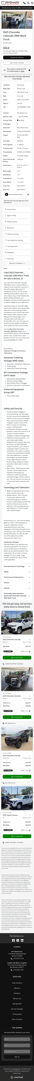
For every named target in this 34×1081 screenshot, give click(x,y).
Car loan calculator (17, 1009)
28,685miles (27, 818)
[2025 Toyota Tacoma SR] (17, 798)
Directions (17, 993)
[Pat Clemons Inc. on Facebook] (12, 940)
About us (17, 988)
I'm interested (18, 658)
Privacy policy (17, 1014)
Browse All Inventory (17, 57)
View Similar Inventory (17, 63)
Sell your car (17, 998)
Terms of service (17, 1019)
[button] (24, 3)
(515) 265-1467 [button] (19, 970)
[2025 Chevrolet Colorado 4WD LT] (17, 679)
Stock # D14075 (7, 637)
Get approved (17, 1004)
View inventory (17, 983)
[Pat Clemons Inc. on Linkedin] (21, 940)
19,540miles (27, 758)
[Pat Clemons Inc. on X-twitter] (17, 940)
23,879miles (27, 698)
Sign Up (17, 1057)
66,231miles (27, 642)
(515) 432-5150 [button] (19, 958)
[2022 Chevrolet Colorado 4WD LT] (17, 623)
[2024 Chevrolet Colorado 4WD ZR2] (17, 739)
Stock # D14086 (7, 813)
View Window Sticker (15, 194)
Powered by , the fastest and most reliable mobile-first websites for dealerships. (17, 1071)
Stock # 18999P (7, 753)
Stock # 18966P (7, 693)
